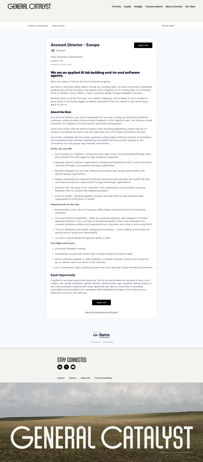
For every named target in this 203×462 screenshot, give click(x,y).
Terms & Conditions (103, 378)
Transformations (154, 6)
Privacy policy (95, 342)
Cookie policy (108, 342)
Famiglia (138, 6)
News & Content (174, 6)
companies (38, 25)
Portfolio (116, 6)
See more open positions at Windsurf (101, 312)
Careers (72, 378)
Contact (60, 378)
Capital (127, 6)
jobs (58, 25)
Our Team (190, 6)
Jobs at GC (85, 378)
